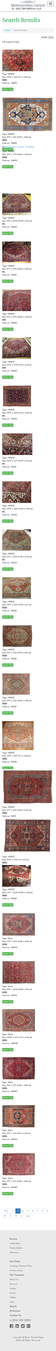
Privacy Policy (16, 1270)
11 (10, 1216)
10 (5, 1216)
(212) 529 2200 (21, 1320)
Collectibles (15, 1243)
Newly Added (16, 1248)
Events (13, 1293)
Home (7, 30)
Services (13, 1284)
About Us (14, 1279)
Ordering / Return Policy (21, 1266)
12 (16, 1216)
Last (28, 1216)
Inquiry (13, 1288)
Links (12, 1302)
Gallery (13, 1297)
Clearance (14, 1252)
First (6, 1211)
